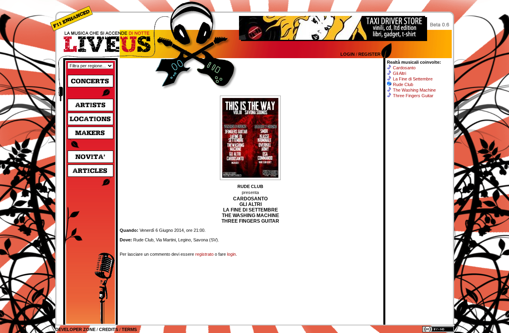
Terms (129, 329)
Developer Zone (75, 329)
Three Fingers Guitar (413, 95)
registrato (204, 254)
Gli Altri (399, 73)
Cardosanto (404, 67)
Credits (108, 329)
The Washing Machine (414, 90)
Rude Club (403, 84)
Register (369, 54)
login (231, 254)
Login (347, 54)
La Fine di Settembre (413, 78)
